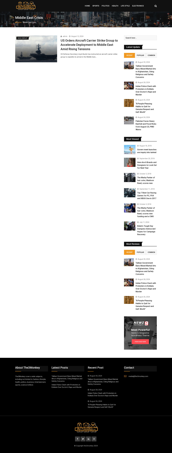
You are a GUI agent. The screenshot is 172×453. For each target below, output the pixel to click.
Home (87, 6)
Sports (95, 6)
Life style (125, 6)
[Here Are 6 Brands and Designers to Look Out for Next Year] (129, 162)
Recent (129, 55)
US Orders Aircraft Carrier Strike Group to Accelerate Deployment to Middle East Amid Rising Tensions (89, 45)
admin (65, 36)
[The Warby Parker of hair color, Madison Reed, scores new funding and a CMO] (129, 208)
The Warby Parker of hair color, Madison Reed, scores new (146, 180)
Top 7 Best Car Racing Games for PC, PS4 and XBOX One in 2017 (146, 196)
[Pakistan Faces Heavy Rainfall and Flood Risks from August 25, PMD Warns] (129, 120)
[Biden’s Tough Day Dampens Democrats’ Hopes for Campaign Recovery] (129, 226)
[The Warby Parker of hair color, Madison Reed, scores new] (129, 177)
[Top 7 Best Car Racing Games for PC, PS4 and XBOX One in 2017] (129, 192)
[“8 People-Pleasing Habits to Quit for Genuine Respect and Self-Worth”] (129, 103)
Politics (105, 6)
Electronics (138, 6)
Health (115, 6)
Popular (140, 55)
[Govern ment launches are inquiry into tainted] (129, 149)
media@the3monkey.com (138, 376)
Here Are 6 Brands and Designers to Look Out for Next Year (147, 165)
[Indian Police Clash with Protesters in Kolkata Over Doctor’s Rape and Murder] (129, 85)
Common (151, 55)
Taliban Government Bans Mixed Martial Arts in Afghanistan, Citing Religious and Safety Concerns (146, 71)
